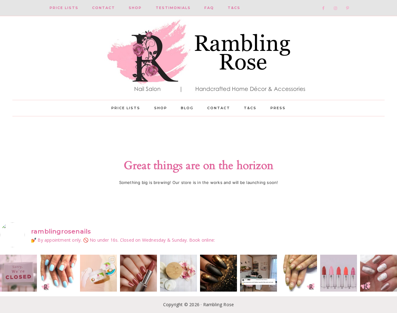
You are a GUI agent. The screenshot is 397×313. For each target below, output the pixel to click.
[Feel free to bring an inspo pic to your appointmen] (218, 273)
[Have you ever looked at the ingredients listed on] (178, 273)
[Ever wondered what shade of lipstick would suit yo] (338, 273)
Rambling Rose (198, 58)
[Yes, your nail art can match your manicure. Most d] (378, 273)
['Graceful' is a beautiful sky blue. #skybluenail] (58, 273)
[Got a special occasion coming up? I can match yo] (138, 273)
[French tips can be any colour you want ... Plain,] (298, 273)
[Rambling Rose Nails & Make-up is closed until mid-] (18, 273)
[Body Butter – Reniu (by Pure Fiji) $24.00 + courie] (98, 273)
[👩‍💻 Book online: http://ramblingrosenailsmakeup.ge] (258, 273)
